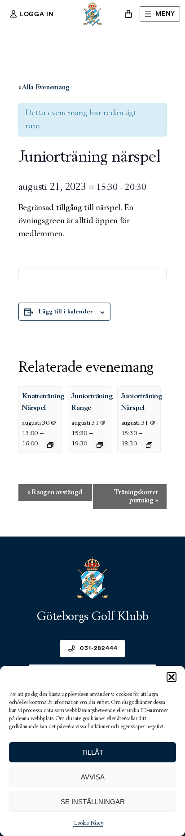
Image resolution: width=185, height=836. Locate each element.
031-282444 (98, 648)
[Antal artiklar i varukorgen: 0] (128, 14)
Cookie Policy (88, 823)
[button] (171, 677)
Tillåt (92, 752)
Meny (165, 14)
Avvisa (93, 777)
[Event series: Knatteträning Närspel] (50, 445)
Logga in (37, 14)
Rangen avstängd (54, 492)
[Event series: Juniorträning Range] (100, 445)
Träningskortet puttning (136, 496)
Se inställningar (93, 801)
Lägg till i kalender (66, 311)
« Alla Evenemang (44, 87)
